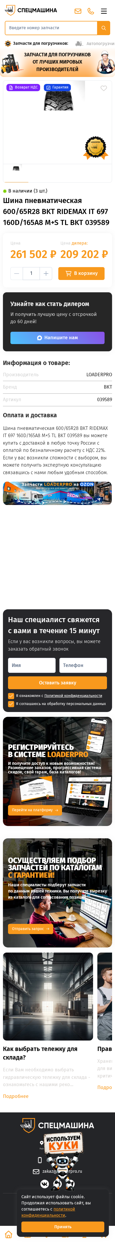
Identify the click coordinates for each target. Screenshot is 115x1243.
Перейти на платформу (32, 810)
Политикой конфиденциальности (73, 696)
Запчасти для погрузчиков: (40, 43)
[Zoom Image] (57, 122)
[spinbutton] (31, 273)
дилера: (80, 243)
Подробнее (16, 1096)
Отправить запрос (28, 929)
